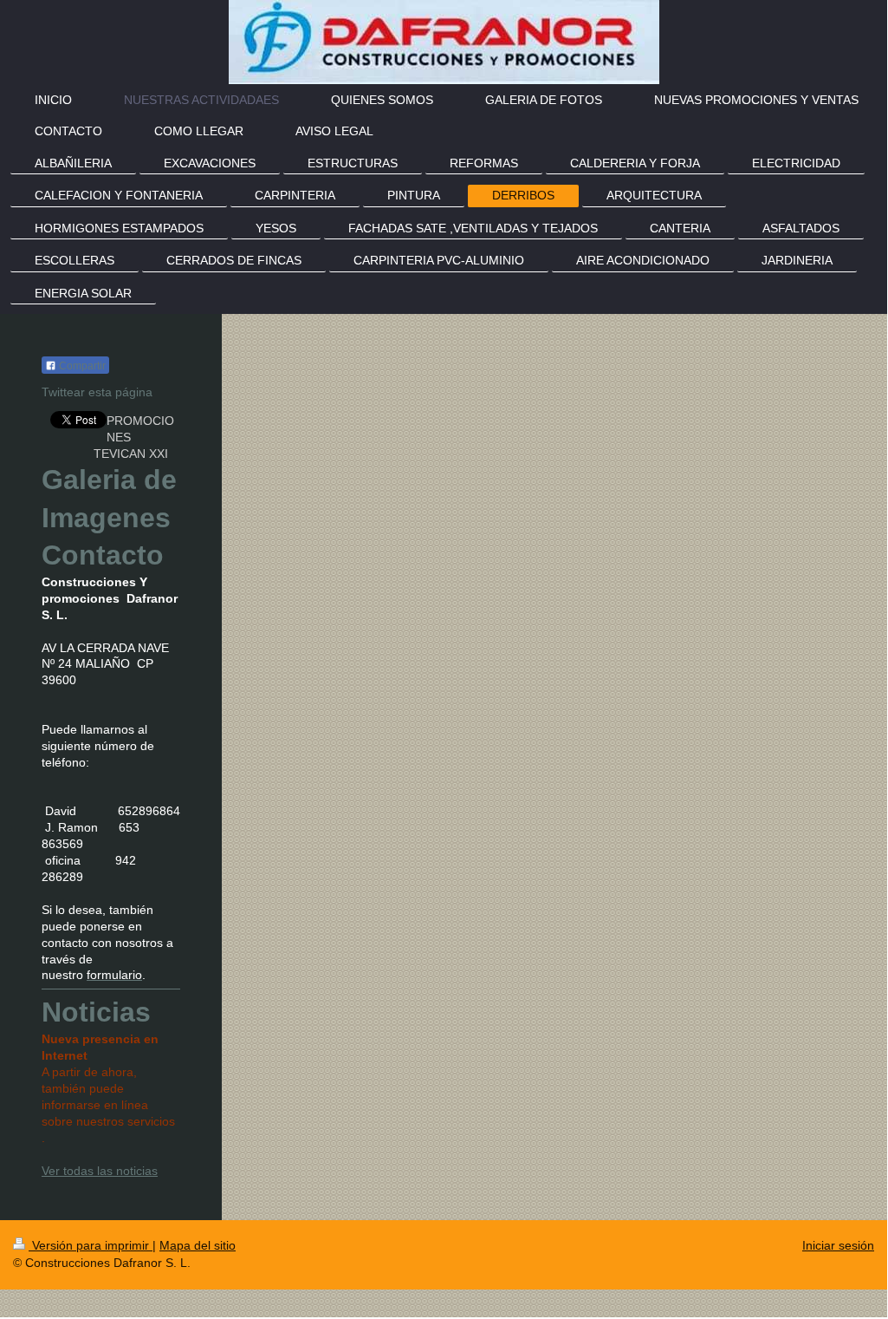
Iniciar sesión (838, 1245)
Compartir (81, 366)
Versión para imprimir (90, 1245)
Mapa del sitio (197, 1245)
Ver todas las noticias (100, 1171)
